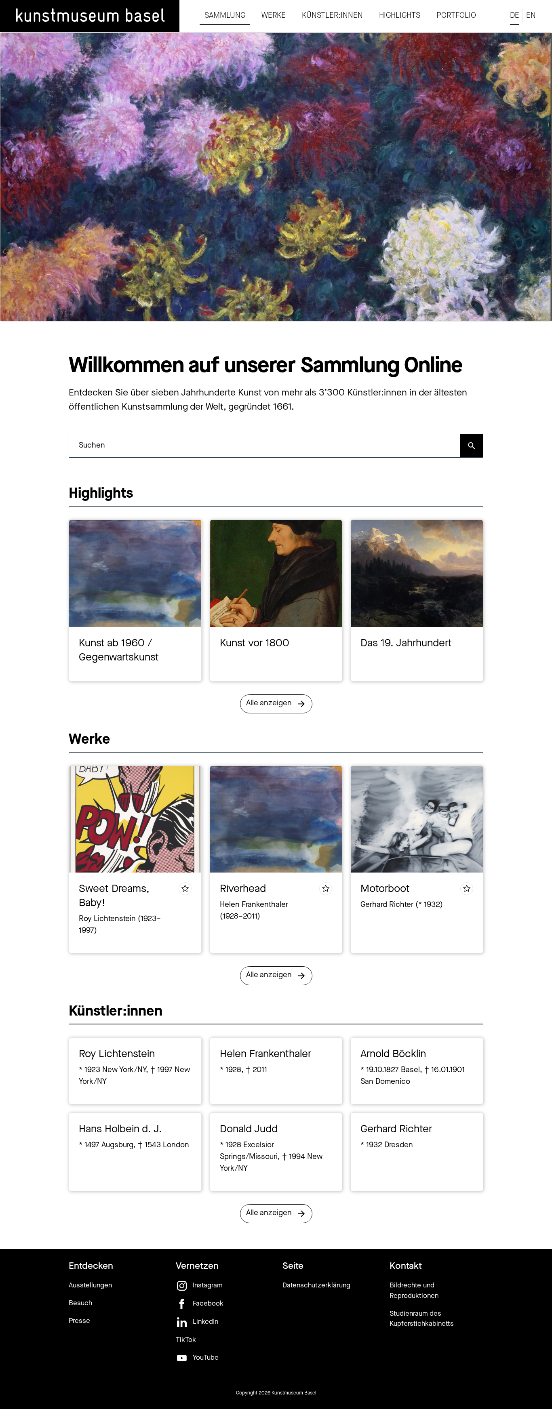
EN (531, 16)
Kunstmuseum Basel (294, 1393)
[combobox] (264, 445)
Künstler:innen (332, 16)
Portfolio (456, 16)
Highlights (399, 16)
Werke (273, 16)
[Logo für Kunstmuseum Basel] (89, 16)
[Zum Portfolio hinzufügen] (185, 888)
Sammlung (224, 16)
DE (514, 16)
